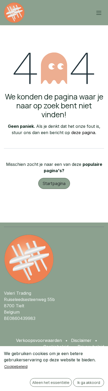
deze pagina (83, 132)
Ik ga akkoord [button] (88, 382)
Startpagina (54, 183)
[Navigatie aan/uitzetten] (99, 12)
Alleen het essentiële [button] (50, 382)
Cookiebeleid (16, 366)
